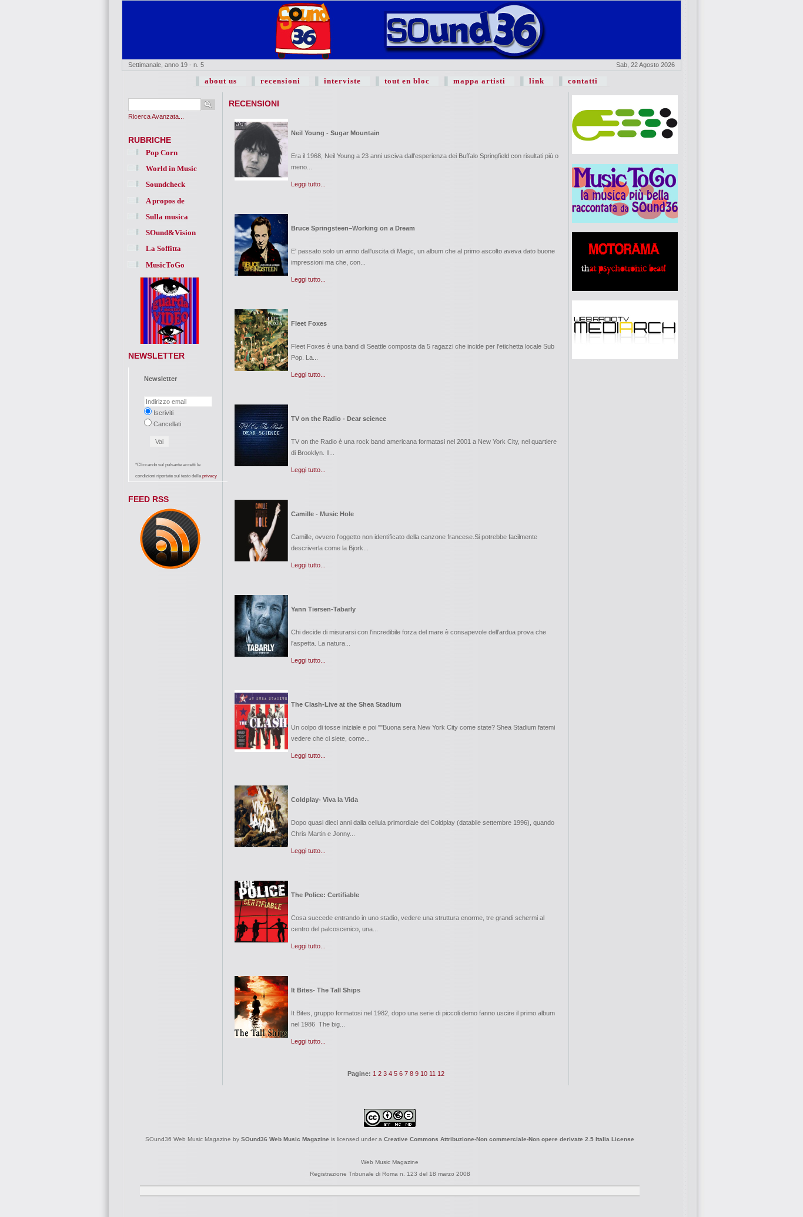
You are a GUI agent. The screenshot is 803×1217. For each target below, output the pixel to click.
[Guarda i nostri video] (169, 344)
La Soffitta (163, 248)
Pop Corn (162, 152)
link (536, 80)
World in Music (171, 168)
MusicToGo (165, 264)
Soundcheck (165, 184)
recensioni (280, 80)
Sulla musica (167, 216)
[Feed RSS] (170, 569)
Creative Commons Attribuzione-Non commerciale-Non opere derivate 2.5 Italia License (509, 1139)
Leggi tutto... (308, 184)
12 (440, 1073)
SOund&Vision (171, 232)
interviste (342, 80)
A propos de (165, 200)
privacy (209, 476)
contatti (583, 80)
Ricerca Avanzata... (156, 116)
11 (432, 1073)
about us (221, 80)
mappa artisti (479, 80)
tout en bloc (407, 80)
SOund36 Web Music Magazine (285, 1139)
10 (423, 1073)
